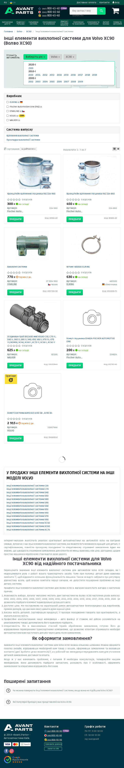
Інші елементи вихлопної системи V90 (27, 519)
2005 (52, 81)
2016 (73, 75)
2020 (30, 68)
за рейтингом (27, 149)
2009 (80, 81)
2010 (30, 75)
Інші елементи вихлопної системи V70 (27, 516)
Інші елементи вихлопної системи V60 (27, 512)
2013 (52, 75)
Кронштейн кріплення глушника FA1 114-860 (91, 193)
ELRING (15, 102)
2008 (73, 81)
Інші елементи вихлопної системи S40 (27, 492)
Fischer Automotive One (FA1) (26, 106)
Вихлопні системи (17, 266)
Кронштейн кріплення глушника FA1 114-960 (31, 193)
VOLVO (17, 115)
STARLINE (16, 111)
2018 (87, 75)
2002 (30, 81)
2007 (66, 81)
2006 (59, 81)
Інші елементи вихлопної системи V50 (27, 509)
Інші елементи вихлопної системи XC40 (28, 523)
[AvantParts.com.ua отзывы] (16, 759)
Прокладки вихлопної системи (23, 139)
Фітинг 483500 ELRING (78, 266)
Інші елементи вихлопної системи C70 (27, 489)
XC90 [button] (69, 57)
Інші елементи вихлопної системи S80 (27, 499)
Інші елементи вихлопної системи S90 (27, 502)
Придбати (15, 219)
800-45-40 (51, 8)
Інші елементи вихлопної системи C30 (27, 485)
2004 (45, 81)
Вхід (116, 2)
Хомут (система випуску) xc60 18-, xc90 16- (30, 413)
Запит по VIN (53, 749)
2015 (66, 75)
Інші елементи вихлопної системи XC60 (28, 526)
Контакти (104, 2)
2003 (38, 81)
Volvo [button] (54, 57)
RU (5, 2)
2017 (80, 75)
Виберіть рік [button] (34, 57)
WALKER (15, 120)
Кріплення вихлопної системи (22, 135)
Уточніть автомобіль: (13, 56)
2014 (59, 75)
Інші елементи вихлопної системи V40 (27, 506)
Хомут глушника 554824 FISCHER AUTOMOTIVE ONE (91, 340)
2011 (38, 75)
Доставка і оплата (86, 2)
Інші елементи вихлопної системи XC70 (28, 529)
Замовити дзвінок (53, 744)
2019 (94, 75)
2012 (45, 75)
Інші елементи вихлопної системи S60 (27, 495)
